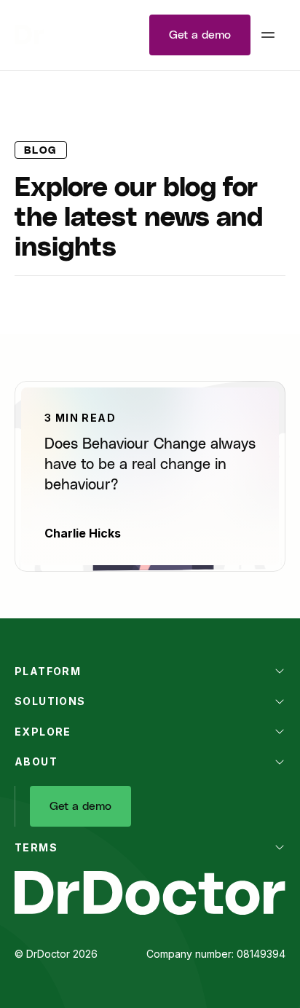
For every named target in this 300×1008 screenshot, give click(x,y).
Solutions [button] (50, 701)
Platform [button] (48, 671)
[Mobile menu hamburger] (268, 35)
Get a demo (200, 35)
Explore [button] (43, 731)
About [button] (36, 761)
